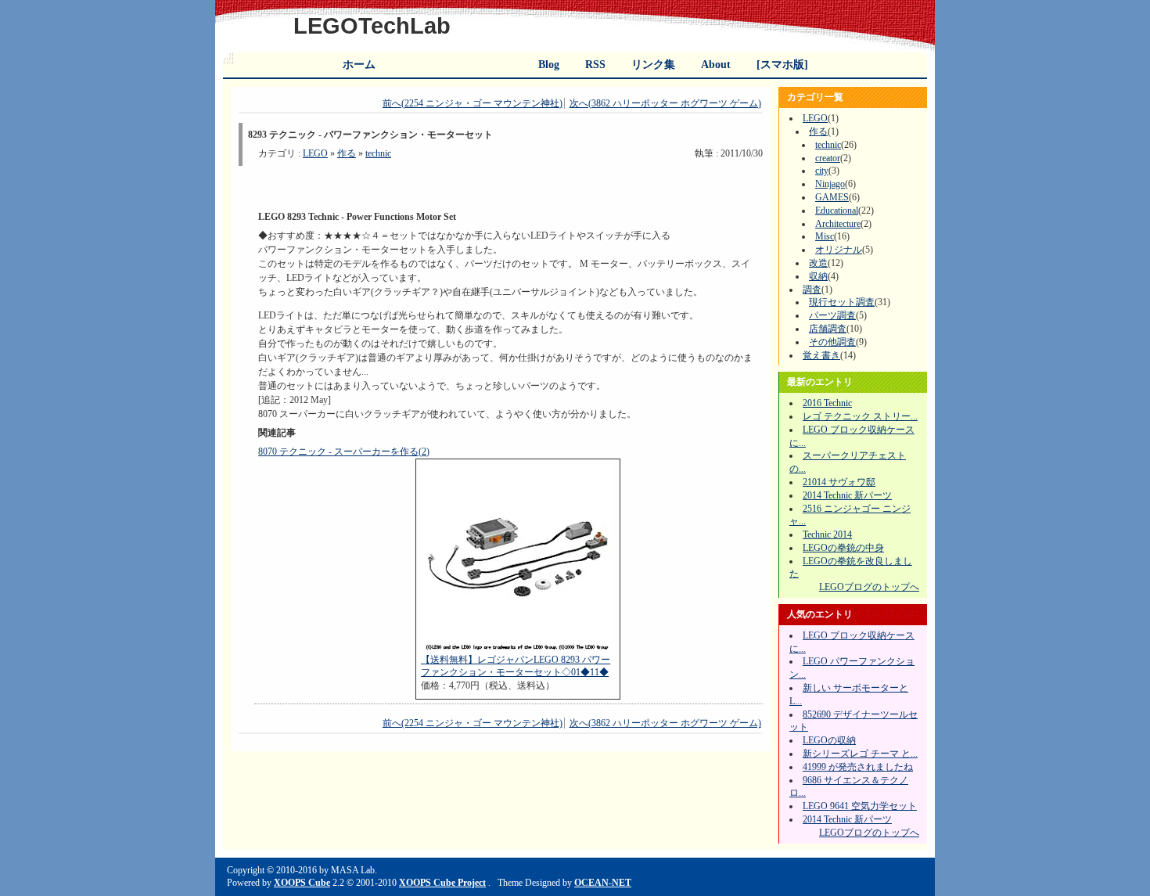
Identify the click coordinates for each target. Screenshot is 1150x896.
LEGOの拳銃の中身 (843, 547)
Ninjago (830, 183)
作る (346, 153)
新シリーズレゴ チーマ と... (860, 753)
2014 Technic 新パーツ (847, 495)
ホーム (359, 64)
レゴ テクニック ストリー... (860, 416)
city (821, 170)
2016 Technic (827, 403)
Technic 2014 (827, 534)
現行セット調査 (842, 302)
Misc (824, 236)
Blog (548, 64)
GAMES (832, 197)
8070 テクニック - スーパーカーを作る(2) (343, 451)
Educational (836, 210)
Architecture (838, 223)
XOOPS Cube (302, 882)
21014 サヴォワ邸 (839, 482)
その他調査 (832, 341)
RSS (595, 64)
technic (378, 153)
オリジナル (838, 249)
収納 (818, 276)
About (716, 64)
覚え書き (821, 355)
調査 (812, 289)
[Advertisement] (441, 185)
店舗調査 (827, 328)
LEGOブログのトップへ (869, 586)
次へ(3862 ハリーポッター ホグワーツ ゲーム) (665, 103)
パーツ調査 (832, 315)
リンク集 (653, 64)
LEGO (315, 153)
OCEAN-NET (602, 882)
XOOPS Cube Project (442, 882)
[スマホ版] (782, 64)
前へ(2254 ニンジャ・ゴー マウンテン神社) (472, 103)
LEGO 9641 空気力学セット (860, 806)
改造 (818, 262)
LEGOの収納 (829, 740)
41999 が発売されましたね (858, 766)
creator (827, 158)
